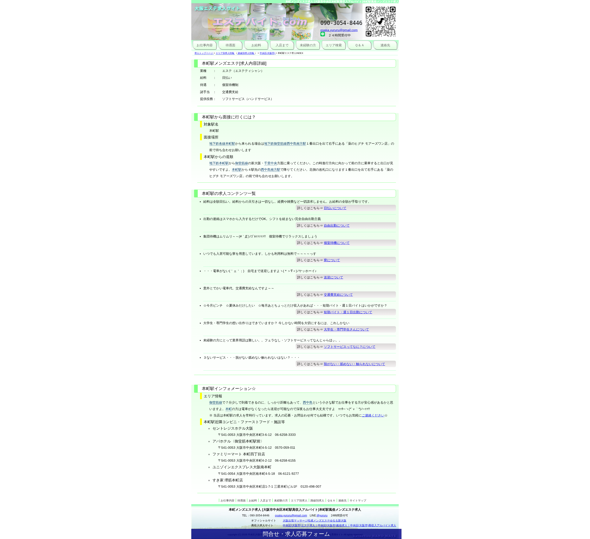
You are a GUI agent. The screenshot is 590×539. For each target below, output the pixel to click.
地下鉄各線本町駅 (222, 143)
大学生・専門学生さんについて (346, 329)
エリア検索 (334, 45)
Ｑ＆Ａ (359, 45)
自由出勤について (337, 225)
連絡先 (385, 45)
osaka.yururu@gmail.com (339, 30)
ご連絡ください (373, 415)
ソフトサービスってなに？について (349, 347)
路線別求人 (317, 500)
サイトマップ (358, 500)
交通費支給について (338, 294)
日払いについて (335, 208)
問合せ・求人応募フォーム (296, 534)
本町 (228, 409)
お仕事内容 (205, 45)
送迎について (333, 277)
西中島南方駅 (270, 169)
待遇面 (230, 45)
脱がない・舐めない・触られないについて (354, 364)
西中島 (308, 402)
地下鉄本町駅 (219, 163)
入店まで (282, 45)
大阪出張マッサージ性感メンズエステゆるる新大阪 (314, 520)
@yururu (322, 515)
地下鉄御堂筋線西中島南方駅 (285, 143)
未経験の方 (308, 45)
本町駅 (237, 169)
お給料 (256, 45)
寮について (332, 260)
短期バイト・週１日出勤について (348, 312)
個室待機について (337, 243)
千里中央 (270, 163)
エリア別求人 (299, 500)
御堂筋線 (241, 163)
